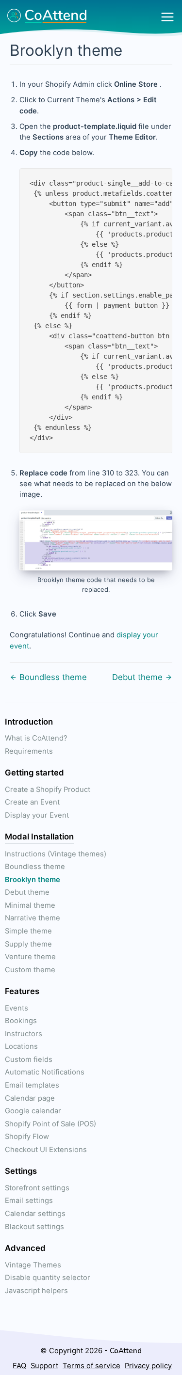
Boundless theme (53, 677)
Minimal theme (30, 905)
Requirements (29, 751)
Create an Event (32, 802)
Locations (21, 1046)
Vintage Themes (33, 1265)
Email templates (32, 1085)
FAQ (19, 1365)
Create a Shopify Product (47, 789)
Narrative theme (32, 918)
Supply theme (28, 944)
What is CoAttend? (36, 738)
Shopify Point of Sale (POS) (50, 1124)
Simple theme (28, 931)
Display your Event (37, 815)
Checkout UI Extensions (46, 1149)
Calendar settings (35, 1213)
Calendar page (30, 1098)
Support (44, 1365)
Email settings (29, 1200)
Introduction (29, 722)
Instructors (23, 1033)
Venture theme (30, 956)
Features (22, 991)
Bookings (21, 1020)
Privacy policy (148, 1365)
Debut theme (137, 677)
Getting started (34, 772)
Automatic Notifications (44, 1072)
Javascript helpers (36, 1290)
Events (16, 1008)
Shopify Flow (27, 1136)
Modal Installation (39, 836)
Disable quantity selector (47, 1277)
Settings (21, 1171)
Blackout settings (34, 1226)
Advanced (25, 1248)
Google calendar (33, 1110)
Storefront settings (37, 1188)
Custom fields (28, 1059)
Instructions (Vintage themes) (55, 854)
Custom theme (30, 969)
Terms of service (91, 1365)
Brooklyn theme (32, 879)
